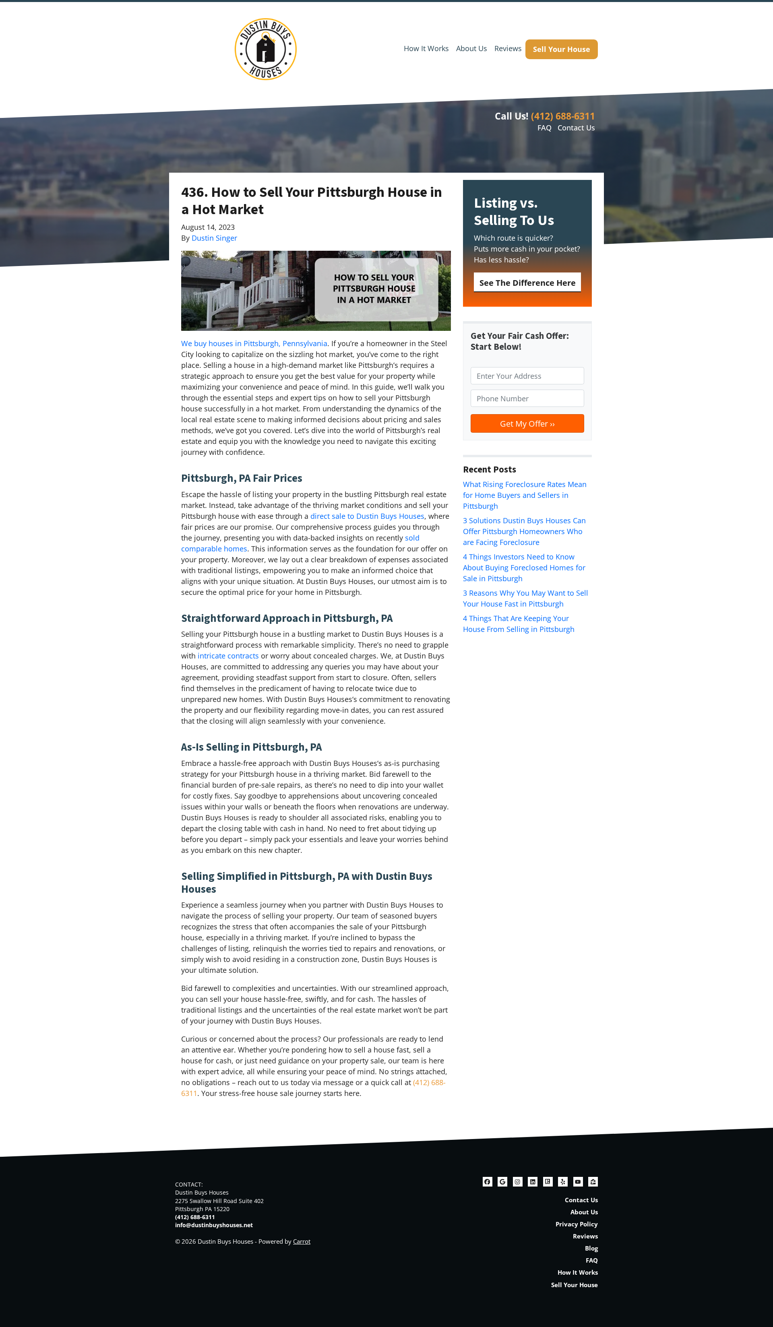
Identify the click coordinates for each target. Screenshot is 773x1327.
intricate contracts (228, 655)
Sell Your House (561, 49)
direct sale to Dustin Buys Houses (367, 516)
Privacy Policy (577, 1224)
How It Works (426, 48)
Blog (591, 1248)
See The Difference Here (528, 282)
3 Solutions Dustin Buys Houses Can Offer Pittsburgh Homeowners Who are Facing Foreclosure (524, 531)
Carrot (301, 1241)
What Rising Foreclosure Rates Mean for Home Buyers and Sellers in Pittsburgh (525, 495)
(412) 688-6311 (563, 115)
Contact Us (576, 127)
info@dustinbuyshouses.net (214, 1225)
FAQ (544, 127)
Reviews (508, 48)
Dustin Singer (214, 238)
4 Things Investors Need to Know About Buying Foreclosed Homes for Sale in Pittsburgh (524, 567)
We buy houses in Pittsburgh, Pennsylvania (254, 343)
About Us (471, 48)
